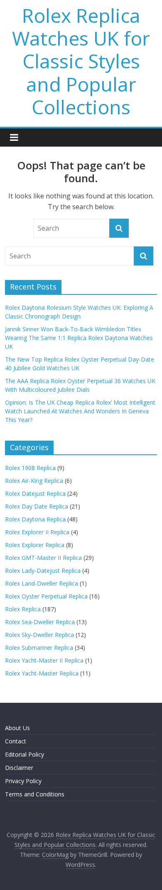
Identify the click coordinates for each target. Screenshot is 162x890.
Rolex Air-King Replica (34, 481)
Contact (15, 741)
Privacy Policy (23, 781)
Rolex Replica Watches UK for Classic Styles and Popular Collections (81, 61)
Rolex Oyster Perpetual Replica (46, 596)
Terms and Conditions (34, 794)
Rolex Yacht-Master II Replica (44, 660)
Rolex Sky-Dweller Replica (39, 635)
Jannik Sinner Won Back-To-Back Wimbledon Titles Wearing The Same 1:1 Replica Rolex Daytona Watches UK (79, 337)
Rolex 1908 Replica (30, 468)
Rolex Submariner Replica (39, 647)
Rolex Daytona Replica (35, 519)
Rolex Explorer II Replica (37, 532)
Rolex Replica (23, 609)
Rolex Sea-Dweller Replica (40, 622)
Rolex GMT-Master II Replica (43, 558)
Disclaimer (19, 768)
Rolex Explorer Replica (34, 545)
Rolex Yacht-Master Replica (42, 673)
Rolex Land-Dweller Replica (41, 583)
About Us (17, 728)
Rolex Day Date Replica (36, 506)
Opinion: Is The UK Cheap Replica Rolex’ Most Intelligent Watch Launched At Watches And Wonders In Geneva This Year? (80, 411)
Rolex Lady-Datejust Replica (43, 570)
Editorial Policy (24, 754)
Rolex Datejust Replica (35, 493)
